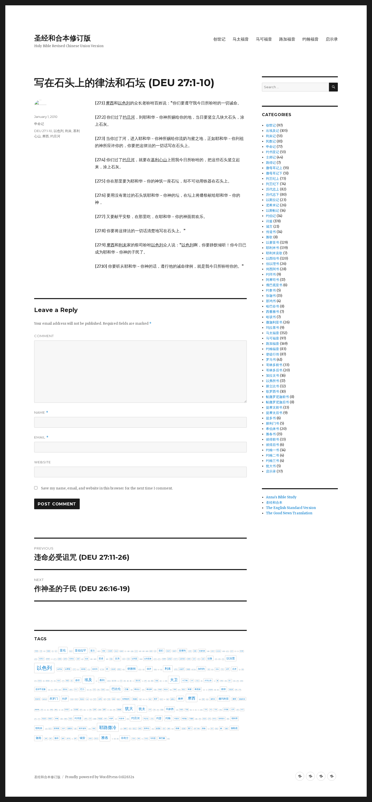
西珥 (169, 728)
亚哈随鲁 (121, 651)
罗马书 (271, 359)
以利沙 (170, 659)
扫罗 (64, 698)
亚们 (56, 651)
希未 (183, 689)
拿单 (113, 699)
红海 (70, 718)
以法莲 (230, 658)
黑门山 (168, 738)
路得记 (271, 162)
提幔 (167, 699)
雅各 (104, 738)
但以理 (113, 669)
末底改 (51, 709)
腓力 (121, 728)
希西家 (198, 689)
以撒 (210, 658)
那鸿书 (271, 301)
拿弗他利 (125, 699)
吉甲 (227, 669)
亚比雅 (241, 651)
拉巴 (91, 699)
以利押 (164, 659)
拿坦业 (118, 699)
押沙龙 (82, 699)
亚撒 (195, 651)
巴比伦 (116, 689)
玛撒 (177, 709)
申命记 (39, 124)
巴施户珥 (108, 689)
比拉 (71, 709)
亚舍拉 (71, 659)
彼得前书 (272, 439)
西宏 (140, 728)
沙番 (90, 709)
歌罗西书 (272, 391)
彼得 (223, 689)
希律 (175, 689)
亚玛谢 (47, 659)
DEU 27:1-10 (43, 131)
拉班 (105, 699)
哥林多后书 (274, 370)
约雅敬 (191, 718)
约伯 (86, 718)
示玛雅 (226, 709)
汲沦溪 (84, 709)
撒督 (234, 699)
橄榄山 (56, 709)
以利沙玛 (175, 659)
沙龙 (94, 709)
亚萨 (78, 659)
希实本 (166, 689)
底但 (215, 689)
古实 (217, 669)
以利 (128, 659)
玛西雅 (181, 709)
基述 (152, 680)
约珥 (152, 718)
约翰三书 (272, 461)
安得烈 (222, 680)
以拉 (198, 659)
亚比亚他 (218, 651)
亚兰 (92, 650)
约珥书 (271, 274)
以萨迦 (59, 669)
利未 (68, 131)
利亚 (161, 669)
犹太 (142, 709)
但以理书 (272, 264)
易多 (42, 709)
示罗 (232, 709)
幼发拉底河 (211, 689)
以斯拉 (223, 659)
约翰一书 (272, 450)
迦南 (38, 738)
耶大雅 (46, 728)
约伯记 (271, 216)
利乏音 (158, 669)
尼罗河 (56, 689)
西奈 (130, 728)
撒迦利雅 (37, 709)
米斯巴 (50, 718)
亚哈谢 (116, 651)
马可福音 (264, 39)
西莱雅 (183, 728)
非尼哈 (133, 738)
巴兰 (76, 689)
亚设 (86, 659)
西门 (190, 728)
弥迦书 (271, 296)
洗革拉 (114, 709)
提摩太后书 (274, 413)
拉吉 (87, 699)
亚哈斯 (110, 651)
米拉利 (44, 718)
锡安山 (90, 738)
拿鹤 (146, 699)
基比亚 (138, 680)
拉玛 (99, 699)
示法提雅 (220, 709)
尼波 (49, 689)
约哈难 (100, 718)
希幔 (170, 689)
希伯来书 (272, 429)
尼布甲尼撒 (40, 689)
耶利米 (38, 728)
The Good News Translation (289, 513)
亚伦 (63, 650)
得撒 (236, 689)
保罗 (149, 668)
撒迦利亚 (242, 699)
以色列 (59, 131)
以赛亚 (67, 669)
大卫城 (185, 680)
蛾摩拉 (125, 728)
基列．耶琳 (114, 680)
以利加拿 (159, 659)
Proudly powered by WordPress (91, 777)
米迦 (61, 718)
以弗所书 (272, 381)
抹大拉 (72, 699)
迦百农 (68, 738)
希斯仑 (179, 689)
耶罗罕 (89, 728)
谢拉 (212, 728)
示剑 (205, 709)
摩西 (45, 136)
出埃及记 (272, 131)
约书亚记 (272, 152)
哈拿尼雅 (39, 680)
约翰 (168, 718)
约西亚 (176, 719)
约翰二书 (272, 455)
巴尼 (90, 689)
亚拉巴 (168, 651)
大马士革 (208, 680)
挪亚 (150, 699)
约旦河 (55, 136)
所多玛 (37, 699)
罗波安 (204, 718)
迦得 (56, 738)
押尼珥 (76, 699)
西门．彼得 (196, 728)
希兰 (155, 689)
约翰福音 (310, 39)
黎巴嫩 (162, 738)
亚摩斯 (190, 651)
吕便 (234, 669)
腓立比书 (272, 386)
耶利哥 (235, 718)
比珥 (81, 709)
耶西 (94, 728)
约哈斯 (95, 718)
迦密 (46, 738)
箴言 (269, 226)
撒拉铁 (207, 699)
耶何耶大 (222, 718)
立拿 (237, 709)
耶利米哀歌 (274, 253)
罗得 (200, 718)
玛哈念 (158, 709)
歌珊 (62, 709)
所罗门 (54, 698)
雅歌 (269, 237)
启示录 (332, 39)
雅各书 (271, 434)
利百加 (176, 669)
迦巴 (51, 738)
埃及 (88, 680)
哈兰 (242, 669)
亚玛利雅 (36, 659)
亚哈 (103, 651)
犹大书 (271, 466)
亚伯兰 (71, 651)
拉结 (109, 699)
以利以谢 (155, 659)
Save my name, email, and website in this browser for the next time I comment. (107, 488)
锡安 (82, 738)
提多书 (271, 418)
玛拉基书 (272, 327)
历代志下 (272, 194)
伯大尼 (89, 669)
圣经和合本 (274, 502)
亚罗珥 (65, 659)
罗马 (210, 718)
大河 (192, 680)
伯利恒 (83, 669)
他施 (111, 659)
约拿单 (121, 718)
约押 (111, 718)
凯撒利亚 (155, 669)
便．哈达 (140, 669)
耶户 (63, 728)
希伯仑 (137, 689)
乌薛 (41, 651)
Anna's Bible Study (281, 497)
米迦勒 (65, 718)
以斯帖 (219, 659)
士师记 (271, 157)
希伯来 (149, 689)
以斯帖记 (272, 210)
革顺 (139, 738)
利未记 (271, 136)
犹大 (129, 708)
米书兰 (242, 709)
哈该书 (271, 317)
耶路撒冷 (107, 727)
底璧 (217, 689)
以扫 (194, 659)
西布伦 (146, 728)
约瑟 (158, 718)
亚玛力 (41, 659)
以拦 (203, 659)
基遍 (156, 680)
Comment (44, 336)
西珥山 (172, 728)
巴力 (82, 689)
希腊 (189, 689)
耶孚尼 (50, 728)
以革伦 (74, 669)
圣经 (77, 680)
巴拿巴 (103, 689)
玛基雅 (162, 709)
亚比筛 (232, 651)
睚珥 (195, 709)
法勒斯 (99, 709)
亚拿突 (174, 651)
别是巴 (181, 669)
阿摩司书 (272, 280)
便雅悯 (131, 668)
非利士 (125, 738)
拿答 (140, 699)
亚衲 (82, 659)
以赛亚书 (272, 242)
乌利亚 (36, 651)
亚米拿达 (55, 659)
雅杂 (114, 738)
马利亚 (153, 738)
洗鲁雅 (119, 709)
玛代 (150, 709)
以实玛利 (182, 659)
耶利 (228, 718)
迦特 (63, 738)
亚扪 (161, 650)
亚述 (101, 658)
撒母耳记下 (274, 173)
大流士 (197, 680)
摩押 (180, 698)
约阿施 (184, 719)
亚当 (155, 651)
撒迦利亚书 (274, 322)
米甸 (56, 718)
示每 (215, 709)
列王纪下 (272, 184)
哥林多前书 (274, 365)
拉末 (95, 699)
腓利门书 (272, 423)
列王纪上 (272, 178)
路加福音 (287, 39)
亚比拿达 (227, 651)
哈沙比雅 (47, 680)
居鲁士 (71, 689)
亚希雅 (151, 651)
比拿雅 (76, 709)
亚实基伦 (132, 651)
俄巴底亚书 (274, 285)
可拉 (222, 669)
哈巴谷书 (272, 306)
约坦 (106, 718)
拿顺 (143, 699)
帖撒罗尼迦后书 (277, 402)
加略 (209, 669)
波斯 (104, 709)
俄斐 (143, 669)
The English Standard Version (291, 508)
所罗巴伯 (45, 699)
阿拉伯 (96, 738)
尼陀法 (59, 689)
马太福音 (241, 39)
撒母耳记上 (274, 168)
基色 (145, 680)
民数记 (271, 141)
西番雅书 (272, 311)
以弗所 (188, 659)
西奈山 (134, 728)
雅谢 (117, 738)
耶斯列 (70, 728)
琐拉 (190, 709)
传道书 (271, 232)
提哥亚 (161, 699)
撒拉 (203, 699)
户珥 (240, 689)
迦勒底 (234, 728)
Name (41, 412)
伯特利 (94, 669)
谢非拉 (216, 728)
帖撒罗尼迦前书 (277, 397)
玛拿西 (170, 709)
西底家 (158, 728)
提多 (164, 699)
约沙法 (146, 719)
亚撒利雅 (202, 651)
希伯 (131, 689)
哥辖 (67, 680)
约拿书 (271, 290)
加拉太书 (272, 375)
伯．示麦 (102, 669)
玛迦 (186, 709)
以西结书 (272, 258)
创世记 (219, 39)
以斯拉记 (272, 200)
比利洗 (67, 709)
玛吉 (154, 709)
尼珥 (51, 689)
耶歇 (75, 728)
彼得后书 (272, 445)
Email (41, 437)
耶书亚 (214, 718)
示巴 (211, 709)
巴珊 (126, 689)
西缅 (177, 728)
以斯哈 (216, 659)
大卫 (174, 680)
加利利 (201, 668)
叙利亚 (212, 669)
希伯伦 (143, 689)
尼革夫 (65, 689)
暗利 (47, 709)
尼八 (230, 680)
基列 (102, 680)
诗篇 (269, 221)
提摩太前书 (274, 407)
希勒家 (159, 689)
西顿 (203, 728)
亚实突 (136, 651)
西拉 (164, 728)
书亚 (52, 651)
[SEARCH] (333, 87)
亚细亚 (59, 659)
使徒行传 (272, 354)
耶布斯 (56, 728)
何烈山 (119, 669)
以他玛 (124, 659)
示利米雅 (201, 709)
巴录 (94, 689)
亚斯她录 (212, 651)
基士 (121, 680)
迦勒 (226, 728)
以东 (117, 658)
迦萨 (75, 738)
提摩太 (173, 699)
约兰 (90, 718)
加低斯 (188, 669)
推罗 (155, 699)
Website (42, 462)
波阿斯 (111, 709)
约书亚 (78, 718)
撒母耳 (213, 699)
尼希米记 (272, 205)
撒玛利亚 (224, 698)
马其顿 (146, 738)
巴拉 (98, 689)
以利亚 (134, 659)
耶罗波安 (82, 728)
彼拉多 (231, 689)
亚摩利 (182, 650)
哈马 (58, 680)
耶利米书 (272, 248)
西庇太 (153, 728)
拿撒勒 (135, 699)
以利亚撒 (147, 659)
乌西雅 (48, 651)
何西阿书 (272, 269)
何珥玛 (123, 669)
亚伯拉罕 (80, 650)
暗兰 (45, 709)
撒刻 (199, 699)
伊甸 (77, 669)
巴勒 (87, 689)
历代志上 (272, 189)
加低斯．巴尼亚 (193, 669)
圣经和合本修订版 (62, 38)
